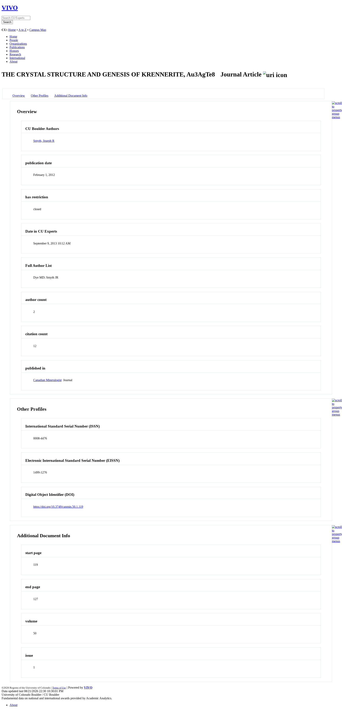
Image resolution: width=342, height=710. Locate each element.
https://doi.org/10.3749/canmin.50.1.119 (58, 506)
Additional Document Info (70, 95)
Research (15, 54)
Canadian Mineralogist (47, 380)
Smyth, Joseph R (43, 140)
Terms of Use (59, 687)
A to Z (22, 29)
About (13, 61)
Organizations (18, 43)
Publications (17, 47)
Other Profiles (39, 95)
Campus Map (37, 29)
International (17, 58)
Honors (14, 50)
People (14, 40)
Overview (18, 95)
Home (12, 29)
